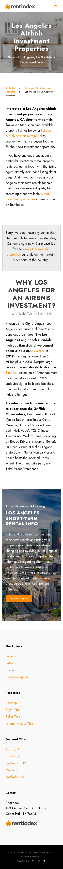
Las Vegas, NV (16, 763)
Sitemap (11, 703)
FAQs (9, 663)
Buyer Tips (13, 710)
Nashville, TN (15, 777)
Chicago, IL (13, 756)
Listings (11, 656)
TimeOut (12, 372)
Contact (11, 670)
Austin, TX (13, 749)
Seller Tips (13, 716)
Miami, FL (12, 770)
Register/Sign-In (17, 677)
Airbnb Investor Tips (19, 723)
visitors (39, 351)
